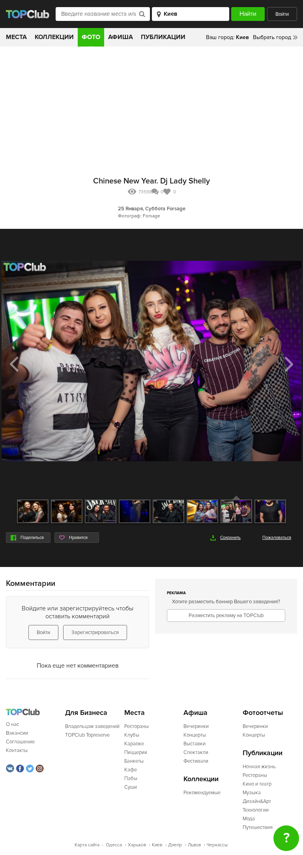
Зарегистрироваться (95, 632)
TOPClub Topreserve (87, 735)
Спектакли (195, 752)
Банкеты (134, 761)
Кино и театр (257, 784)
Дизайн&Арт (257, 801)
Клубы (131, 735)
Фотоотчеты (263, 713)
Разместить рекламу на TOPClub (226, 615)
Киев (157, 845)
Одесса (114, 845)
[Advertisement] (151, 106)
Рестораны (136, 726)
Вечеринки (196, 726)
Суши (130, 787)
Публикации (163, 37)
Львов (194, 845)
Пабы (130, 778)
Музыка (252, 793)
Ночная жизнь (259, 766)
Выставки (194, 744)
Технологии (256, 810)
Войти (282, 14)
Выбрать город (272, 37)
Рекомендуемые (202, 793)
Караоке (134, 744)
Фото (91, 37)
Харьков (137, 845)
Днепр (175, 845)
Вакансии (17, 733)
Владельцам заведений (92, 726)
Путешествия (258, 827)
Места (16, 37)
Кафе (130, 770)
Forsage (176, 209)
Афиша (120, 37)
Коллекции (54, 37)
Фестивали (195, 761)
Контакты (17, 750)
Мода (249, 819)
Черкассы (217, 845)
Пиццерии (135, 752)
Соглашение (20, 742)
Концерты (194, 735)
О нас (12, 724)
